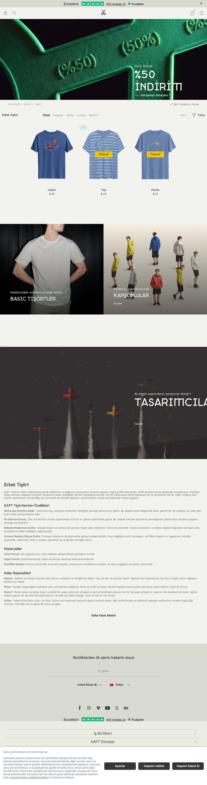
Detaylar (120, 3)
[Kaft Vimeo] (98, 708)
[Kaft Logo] (103, 12)
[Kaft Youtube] (107, 708)
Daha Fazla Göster (103, 615)
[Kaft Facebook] (79, 708)
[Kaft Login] (5, 13)
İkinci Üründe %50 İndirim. (96, 3)
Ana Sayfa (14, 104)
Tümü (46, 115)
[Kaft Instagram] (89, 708)
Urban (81, 115)
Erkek (27, 104)
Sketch (93, 115)
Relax (70, 115)
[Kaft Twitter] (117, 708)
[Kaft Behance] (126, 708)
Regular (58, 115)
